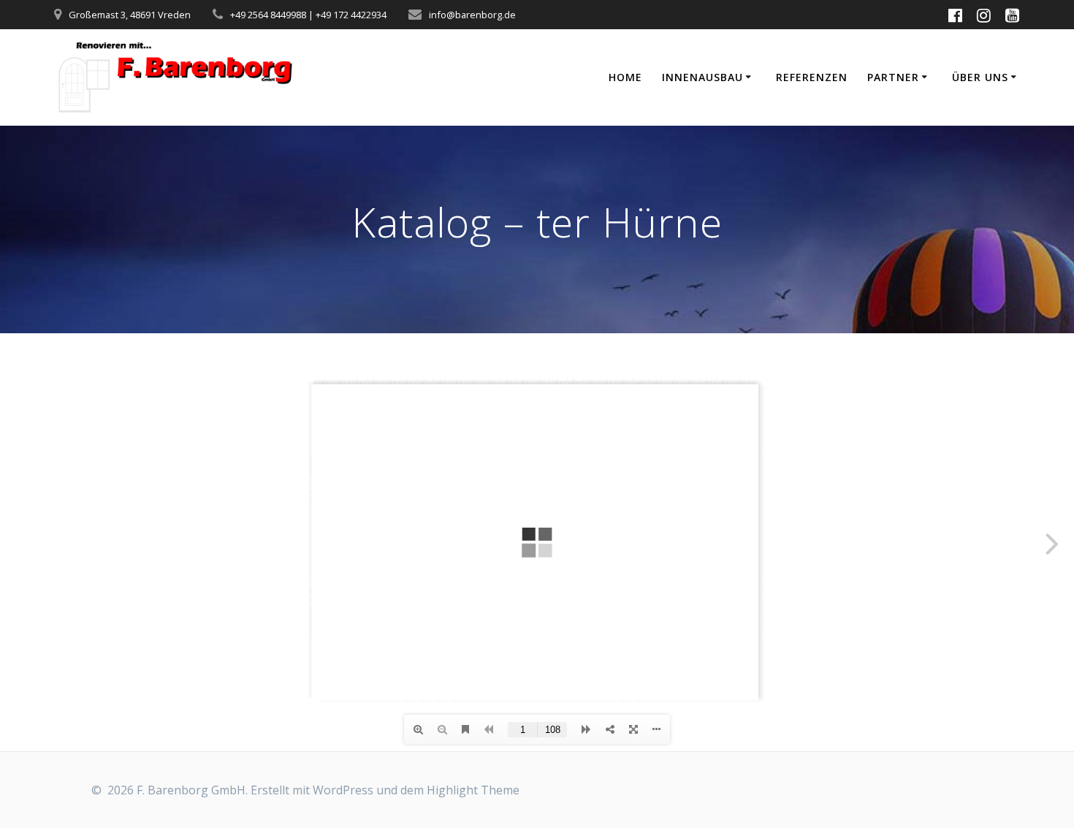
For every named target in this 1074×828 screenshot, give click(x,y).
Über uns (980, 77)
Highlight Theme (473, 790)
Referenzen (812, 77)
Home (625, 77)
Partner (893, 77)
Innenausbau (702, 77)
